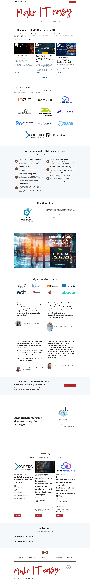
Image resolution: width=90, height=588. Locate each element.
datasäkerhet (24, 474)
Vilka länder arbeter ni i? (26, 541)
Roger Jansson (21, 487)
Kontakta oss (72, 1)
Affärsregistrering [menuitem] (44, 557)
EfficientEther (62, 474)
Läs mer (17, 72)
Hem (24, 21)
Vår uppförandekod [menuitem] (58, 557)
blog (57, 474)
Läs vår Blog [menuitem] (70, 557)
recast (39, 474)
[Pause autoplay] (42, 270)
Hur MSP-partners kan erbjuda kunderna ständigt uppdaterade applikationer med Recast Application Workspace (43, 486)
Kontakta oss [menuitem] (20, 557)
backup (19, 474)
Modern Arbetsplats (41, 21)
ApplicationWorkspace (40, 475)
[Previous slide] (16, 252)
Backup (31, 21)
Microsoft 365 (52, 21)
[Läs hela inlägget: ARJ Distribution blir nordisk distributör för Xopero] (24, 467)
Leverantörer (62, 21)
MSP (15, 474)
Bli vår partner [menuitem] (31, 557)
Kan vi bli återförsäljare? (26, 536)
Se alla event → (45, 77)
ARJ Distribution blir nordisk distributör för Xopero (23, 480)
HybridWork (44, 474)
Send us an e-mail (69, 385)
